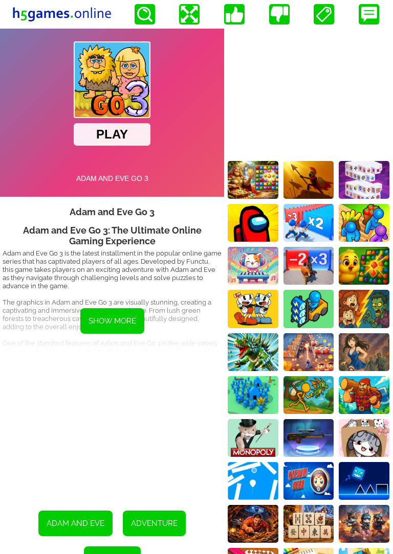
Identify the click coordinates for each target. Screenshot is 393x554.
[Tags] (324, 14)
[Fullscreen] (189, 14)
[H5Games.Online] (62, 14)
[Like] (234, 14)
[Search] (145, 14)
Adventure (154, 523)
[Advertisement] (112, 423)
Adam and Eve (75, 523)
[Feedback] (369, 14)
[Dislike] (279, 14)
